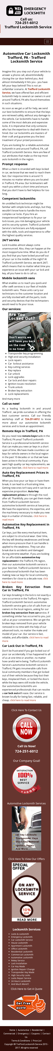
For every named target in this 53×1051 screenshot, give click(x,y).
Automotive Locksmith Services (26, 803)
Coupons (35, 1033)
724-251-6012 (26, 22)
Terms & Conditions (20, 1041)
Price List (37, 1041)
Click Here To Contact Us (26, 710)
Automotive (23, 1030)
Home (12, 1030)
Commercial (9, 1033)
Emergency (23, 1033)
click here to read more (35, 467)
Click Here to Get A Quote (26, 989)
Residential (37, 1030)
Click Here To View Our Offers (26, 859)
